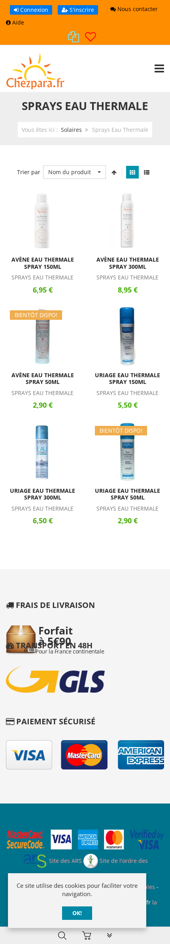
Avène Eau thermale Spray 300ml (127, 263)
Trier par (28, 172)
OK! (77, 913)
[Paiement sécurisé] (85, 840)
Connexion (33, 9)
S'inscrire (81, 9)
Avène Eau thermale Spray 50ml (42, 378)
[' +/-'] (114, 172)
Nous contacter (137, 9)
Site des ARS (64, 860)
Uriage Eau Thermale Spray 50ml (127, 494)
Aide (17, 22)
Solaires (71, 129)
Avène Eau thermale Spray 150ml (42, 263)
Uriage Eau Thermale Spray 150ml (127, 378)
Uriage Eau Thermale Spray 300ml (42, 494)
